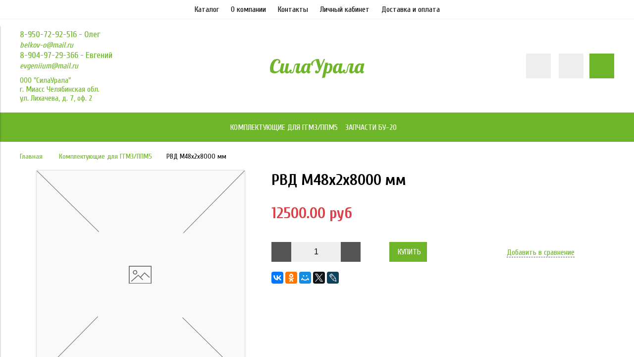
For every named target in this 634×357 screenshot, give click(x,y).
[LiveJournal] (333, 278)
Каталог (207, 9)
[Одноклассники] (291, 278)
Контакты (293, 9)
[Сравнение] (571, 66)
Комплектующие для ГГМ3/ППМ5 (105, 156)
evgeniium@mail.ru (49, 65)
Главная (31, 156)
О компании (248, 9)
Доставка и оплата (410, 9)
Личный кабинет (345, 9)
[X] (319, 278)
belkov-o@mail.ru (46, 45)
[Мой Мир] (305, 278)
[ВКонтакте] (277, 278)
